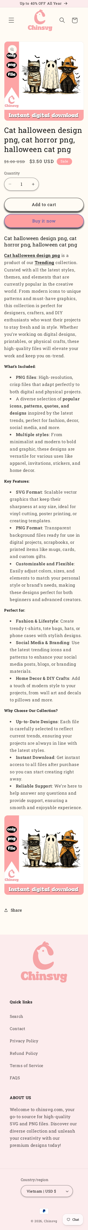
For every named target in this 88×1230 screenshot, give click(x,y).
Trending (45, 262)
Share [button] (16, 910)
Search (16, 1016)
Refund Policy (24, 1053)
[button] (11, 20)
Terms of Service (26, 1065)
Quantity (12, 173)
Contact (17, 1028)
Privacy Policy (24, 1040)
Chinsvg (50, 1221)
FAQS (15, 1077)
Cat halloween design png (32, 255)
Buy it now (44, 221)
